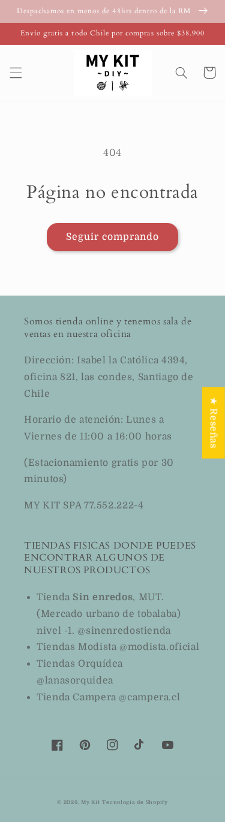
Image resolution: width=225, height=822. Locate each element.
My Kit (90, 802)
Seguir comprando (113, 236)
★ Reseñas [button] (213, 422)
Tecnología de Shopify (134, 802)
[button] (15, 72)
